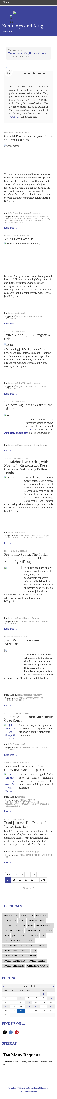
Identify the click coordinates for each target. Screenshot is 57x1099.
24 (33, 874)
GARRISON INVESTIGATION (32, 536)
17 (6, 1006)
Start (9, 874)
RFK (34, 951)
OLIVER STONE (10, 951)
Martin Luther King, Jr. (28, 852)
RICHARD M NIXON (14, 220)
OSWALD (25, 951)
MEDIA (44, 747)
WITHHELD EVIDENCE (37, 966)
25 (39, 874)
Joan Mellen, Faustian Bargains (21, 642)
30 (26, 880)
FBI (23, 926)
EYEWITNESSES (38, 538)
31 (32, 880)
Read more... (10, 227)
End (43, 880)
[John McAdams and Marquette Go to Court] (10, 732)
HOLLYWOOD (11, 318)
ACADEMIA (10, 749)
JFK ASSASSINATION (29, 216)
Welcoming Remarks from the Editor (28, 407)
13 (28, 1002)
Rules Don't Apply (18, 239)
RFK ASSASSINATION (29, 621)
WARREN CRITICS (25, 218)
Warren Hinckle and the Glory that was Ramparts (24, 768)
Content (42, 53)
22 (21, 874)
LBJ (48, 218)
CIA (21, 316)
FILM (30, 926)
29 (20, 880)
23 (27, 874)
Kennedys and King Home (22, 53)
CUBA (22, 921)
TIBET (15, 388)
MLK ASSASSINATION (29, 855)
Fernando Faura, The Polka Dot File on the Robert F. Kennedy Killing (26, 558)
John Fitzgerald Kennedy (29, 213)
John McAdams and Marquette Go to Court (28, 718)
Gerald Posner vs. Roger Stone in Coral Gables (28, 138)
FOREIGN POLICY (32, 386)
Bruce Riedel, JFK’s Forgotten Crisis (27, 337)
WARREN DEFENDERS (29, 747)
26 (45, 874)
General (21, 313)
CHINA (8, 388)
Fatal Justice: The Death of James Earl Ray (25, 824)
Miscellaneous (24, 445)
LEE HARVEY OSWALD (14, 941)
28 (14, 880)
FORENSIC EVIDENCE (33, 220)
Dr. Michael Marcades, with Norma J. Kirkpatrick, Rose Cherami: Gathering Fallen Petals (26, 467)
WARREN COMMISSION (14, 961)
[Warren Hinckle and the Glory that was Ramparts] (10, 783)
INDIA (43, 386)
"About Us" (14, 116)
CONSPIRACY (10, 921)
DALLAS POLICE (11, 926)
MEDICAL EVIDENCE (14, 222)
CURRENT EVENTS (36, 921)
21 (36, 1006)
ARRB (43, 218)
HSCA (37, 218)
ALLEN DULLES (11, 916)
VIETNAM (30, 802)
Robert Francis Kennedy (29, 618)
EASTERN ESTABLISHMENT (20, 801)
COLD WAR (41, 916)
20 (28, 1006)
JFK (21, 386)
